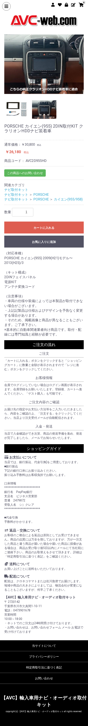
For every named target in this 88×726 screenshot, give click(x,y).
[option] (44, 64)
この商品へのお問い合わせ (25, 173)
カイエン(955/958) (68, 199)
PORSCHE (41, 195)
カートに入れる (44, 227)
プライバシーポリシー (44, 656)
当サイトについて (44, 645)
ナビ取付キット (16, 190)
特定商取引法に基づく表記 (44, 667)
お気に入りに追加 (44, 241)
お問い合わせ (44, 678)
